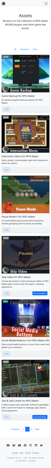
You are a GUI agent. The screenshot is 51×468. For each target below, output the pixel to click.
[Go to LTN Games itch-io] (36, 445)
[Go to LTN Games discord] (8, 445)
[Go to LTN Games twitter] (41, 445)
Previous (15, 429)
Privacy (35, 452)
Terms (28, 452)
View (7, 109)
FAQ (22, 452)
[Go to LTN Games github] (30, 445)
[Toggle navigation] (46, 3)
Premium (24, 49)
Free (35, 49)
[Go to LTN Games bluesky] (14, 445)
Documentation (40, 293)
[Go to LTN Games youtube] (19, 445)
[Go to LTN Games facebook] (25, 445)
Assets (15, 452)
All (15, 49)
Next (37, 429)
